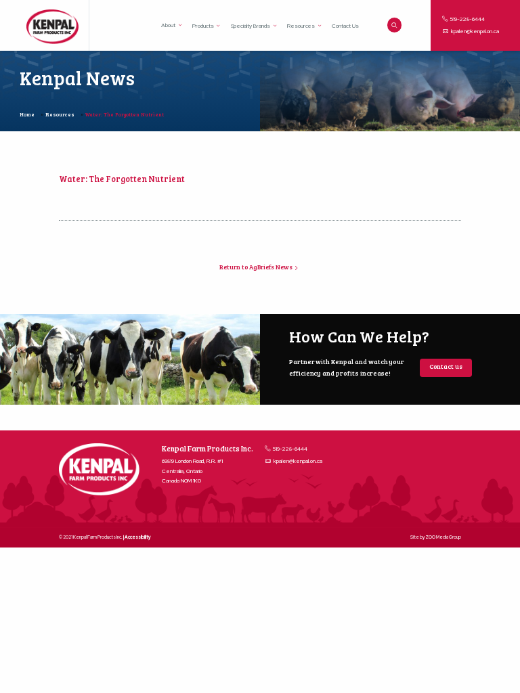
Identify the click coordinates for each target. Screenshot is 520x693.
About (168, 25)
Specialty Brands (250, 25)
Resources (301, 25)
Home (27, 114)
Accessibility (137, 537)
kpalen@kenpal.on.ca (475, 31)
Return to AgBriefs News (256, 267)
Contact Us (345, 25)
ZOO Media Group (443, 537)
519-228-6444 (467, 19)
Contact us (445, 366)
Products (203, 25)
